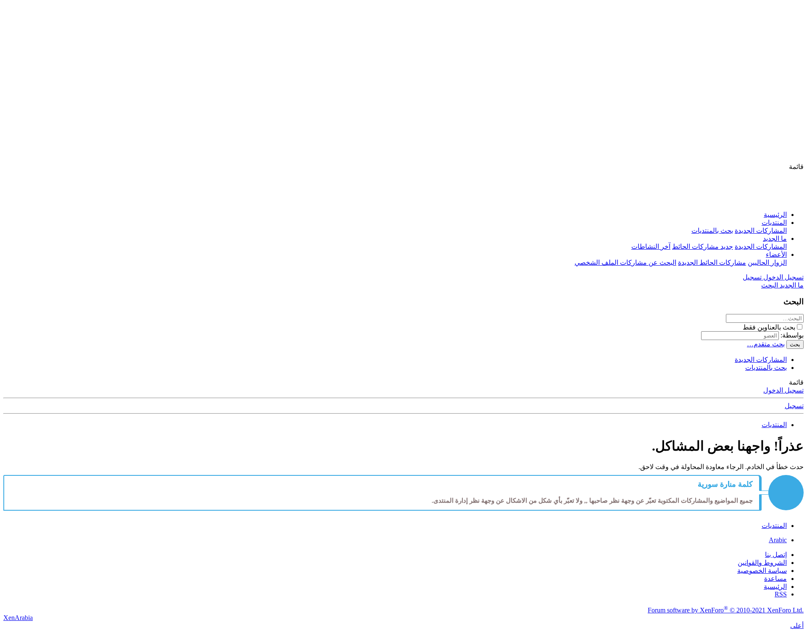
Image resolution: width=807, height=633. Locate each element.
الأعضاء (776, 254)
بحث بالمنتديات (712, 230)
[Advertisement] (403, 99)
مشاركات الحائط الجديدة (712, 262)
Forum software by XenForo (726, 610)
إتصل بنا (776, 554)
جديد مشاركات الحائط (702, 246)
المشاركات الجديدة (761, 230)
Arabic (778, 539)
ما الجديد (775, 238)
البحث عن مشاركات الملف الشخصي (625, 262)
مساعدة (775, 578)
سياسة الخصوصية (762, 570)
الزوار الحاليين (767, 262)
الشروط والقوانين (762, 562)
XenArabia (18, 617)
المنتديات (774, 222)
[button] (796, 166)
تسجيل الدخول (783, 390)
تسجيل (794, 405)
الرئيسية (775, 214)
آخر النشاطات (650, 246)
